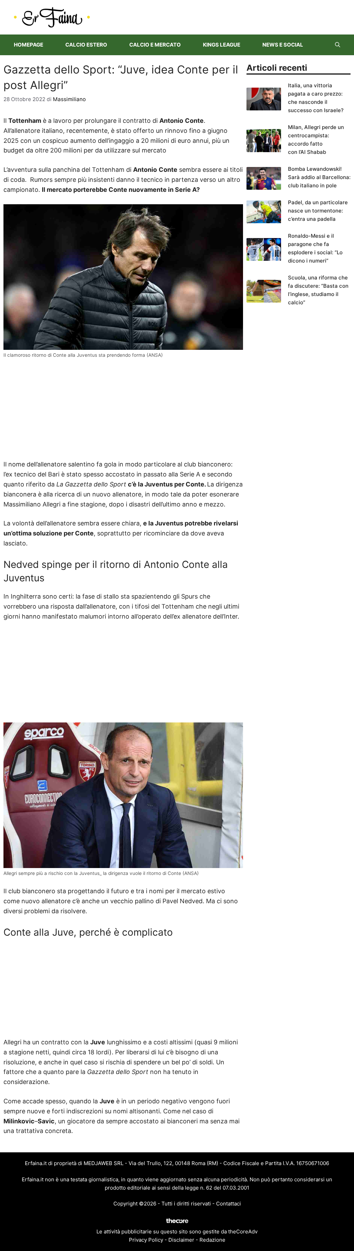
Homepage (28, 44)
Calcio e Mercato (155, 44)
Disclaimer (181, 1240)
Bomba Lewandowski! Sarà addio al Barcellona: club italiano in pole (319, 177)
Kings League (221, 44)
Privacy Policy (146, 1240)
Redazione (212, 1240)
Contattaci (228, 1203)
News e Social (282, 44)
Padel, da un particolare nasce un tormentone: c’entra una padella (318, 210)
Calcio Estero (86, 44)
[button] (337, 45)
